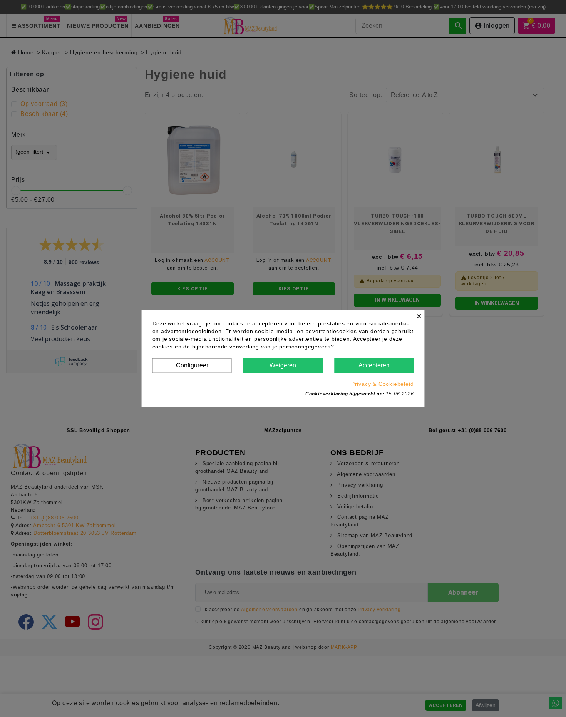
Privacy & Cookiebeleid (382, 383)
